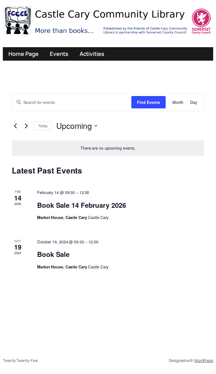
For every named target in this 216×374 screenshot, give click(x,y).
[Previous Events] (15, 125)
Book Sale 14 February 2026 (81, 205)
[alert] (108, 148)
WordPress (203, 360)
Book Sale (53, 254)
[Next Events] (26, 125)
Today (43, 125)
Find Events (148, 102)
